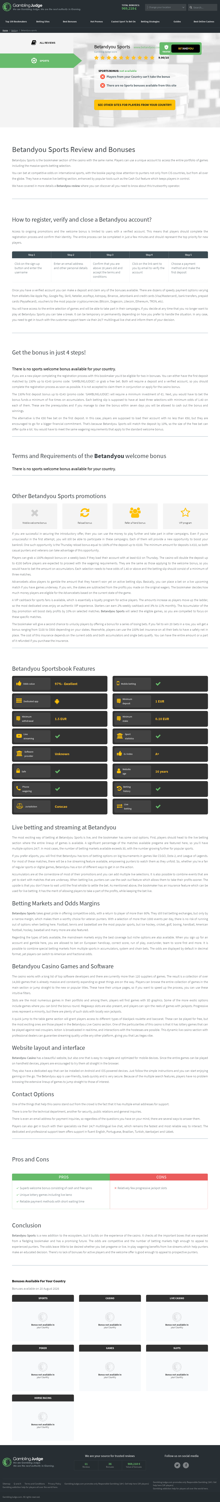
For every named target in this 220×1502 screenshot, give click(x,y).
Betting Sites (43, 21)
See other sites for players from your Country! (135, 105)
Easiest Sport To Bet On (123, 21)
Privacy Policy (54, 1483)
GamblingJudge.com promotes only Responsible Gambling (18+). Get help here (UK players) (106, 1483)
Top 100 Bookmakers (16, 21)
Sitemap (6, 1483)
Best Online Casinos (204, 21)
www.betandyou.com (147, 47)
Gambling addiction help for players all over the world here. (30, 1487)
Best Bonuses (70, 21)
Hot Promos (96, 21)
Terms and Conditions (35, 1483)
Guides (177, 21)
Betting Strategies (150, 21)
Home (5, 30)
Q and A (17, 1483)
